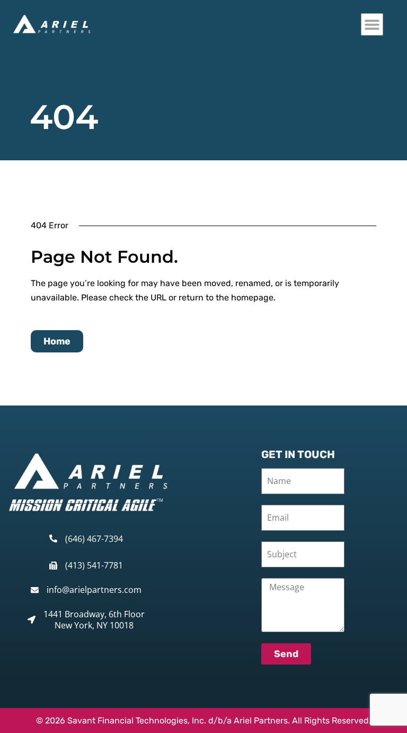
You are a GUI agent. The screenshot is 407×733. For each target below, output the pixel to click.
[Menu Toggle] (372, 24)
